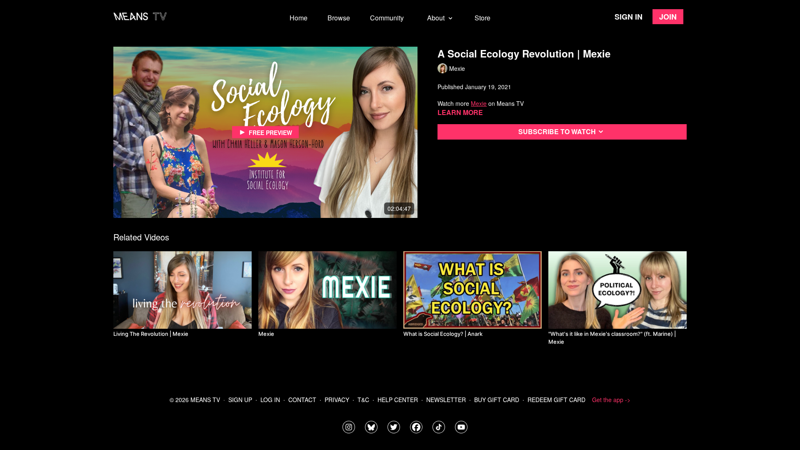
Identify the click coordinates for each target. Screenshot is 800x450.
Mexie (479, 103)
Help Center (398, 399)
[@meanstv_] (438, 427)
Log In (270, 399)
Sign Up (240, 399)
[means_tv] (348, 427)
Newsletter (446, 399)
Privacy (337, 399)
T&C (363, 399)
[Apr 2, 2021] (182, 290)
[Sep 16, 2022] (472, 290)
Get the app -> (611, 399)
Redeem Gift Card (556, 399)
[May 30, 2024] (617, 290)
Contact (302, 399)
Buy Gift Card (496, 399)
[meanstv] (416, 427)
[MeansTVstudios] (371, 427)
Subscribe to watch (557, 131)
